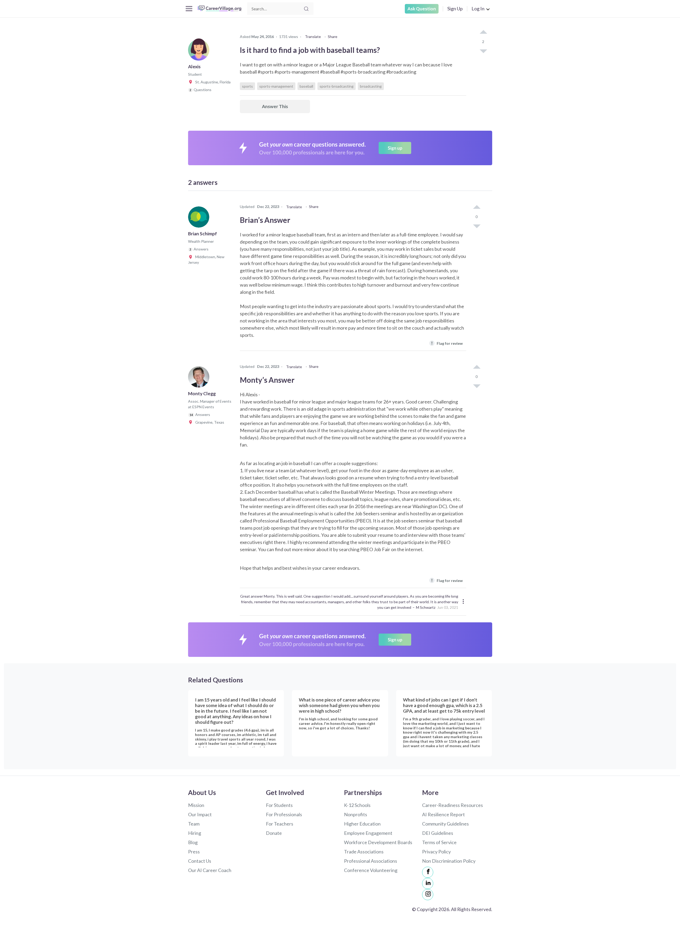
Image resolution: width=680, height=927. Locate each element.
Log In (477, 8)
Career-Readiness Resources (452, 805)
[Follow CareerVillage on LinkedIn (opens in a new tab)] (427, 883)
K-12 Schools (357, 805)
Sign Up (455, 8)
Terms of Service (439, 842)
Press (194, 851)
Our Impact (200, 814)
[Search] (306, 9)
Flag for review (447, 343)
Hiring (194, 833)
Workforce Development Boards (378, 842)
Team (193, 824)
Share (332, 36)
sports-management (276, 86)
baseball (306, 86)
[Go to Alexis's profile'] (200, 51)
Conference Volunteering (370, 870)
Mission (196, 805)
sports (247, 86)
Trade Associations (364, 851)
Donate (274, 833)
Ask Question (421, 8)
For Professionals (284, 814)
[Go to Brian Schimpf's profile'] (200, 218)
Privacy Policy (436, 851)
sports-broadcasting (337, 86)
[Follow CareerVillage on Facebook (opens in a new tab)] (427, 872)
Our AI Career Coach (209, 870)
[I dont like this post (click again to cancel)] (483, 50)
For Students (279, 805)
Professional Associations (370, 861)
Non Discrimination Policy (448, 861)
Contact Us (199, 861)
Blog (193, 842)
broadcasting (371, 86)
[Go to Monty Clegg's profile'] (200, 378)
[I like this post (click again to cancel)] (483, 32)
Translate (313, 36)
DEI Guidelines (437, 833)
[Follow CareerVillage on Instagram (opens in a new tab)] (427, 894)
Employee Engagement (368, 833)
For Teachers (279, 824)
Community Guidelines (445, 824)
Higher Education (362, 824)
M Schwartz (425, 607)
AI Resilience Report (443, 814)
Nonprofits (355, 814)
